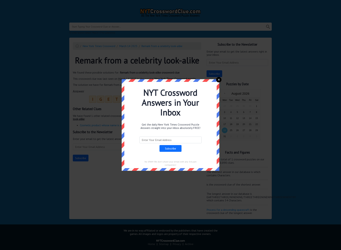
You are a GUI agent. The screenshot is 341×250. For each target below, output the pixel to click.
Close (218, 79)
